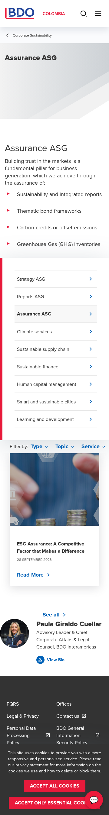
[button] (57, 279)
